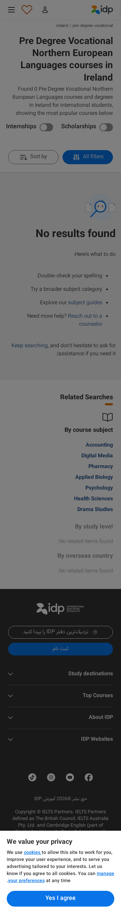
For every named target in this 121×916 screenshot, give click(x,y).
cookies (33, 853)
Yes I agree (60, 898)
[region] (60, 873)
